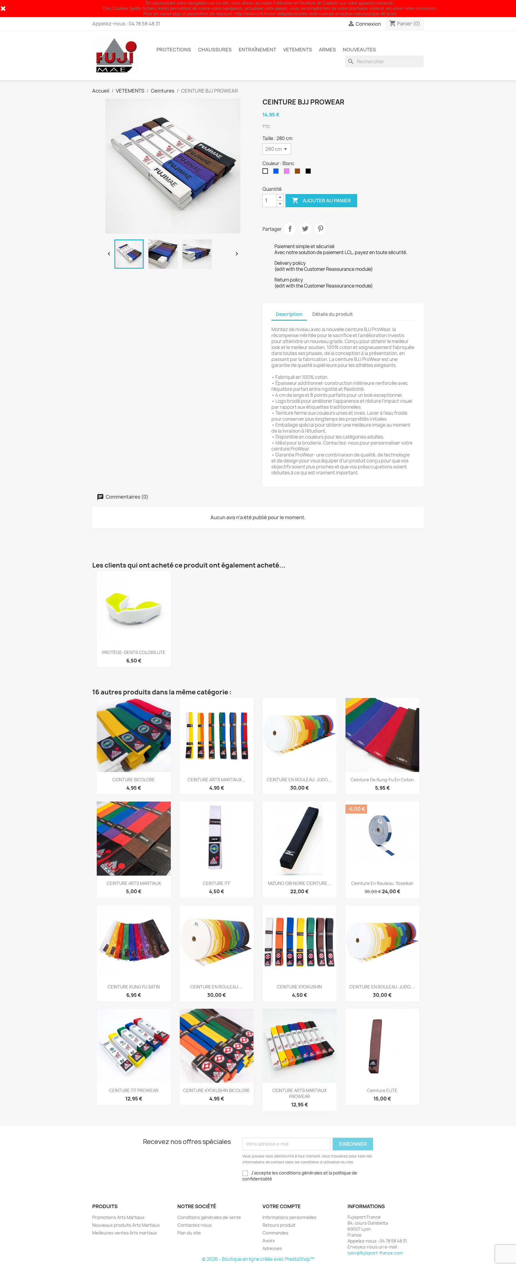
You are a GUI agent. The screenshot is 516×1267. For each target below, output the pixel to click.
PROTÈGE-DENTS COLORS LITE (133, 652)
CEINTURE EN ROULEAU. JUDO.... (299, 779)
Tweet (305, 229)
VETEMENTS (297, 49)
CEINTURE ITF (216, 883)
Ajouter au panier (321, 200)
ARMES (327, 49)
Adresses (272, 1248)
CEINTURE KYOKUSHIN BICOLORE (216, 1090)
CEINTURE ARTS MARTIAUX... (216, 779)
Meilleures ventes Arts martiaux (124, 1233)
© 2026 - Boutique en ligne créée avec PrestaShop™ (258, 1259)
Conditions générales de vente (209, 1217)
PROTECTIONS (173, 49)
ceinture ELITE (382, 1090)
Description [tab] (289, 314)
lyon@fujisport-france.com (375, 1253)
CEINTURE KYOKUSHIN (299, 987)
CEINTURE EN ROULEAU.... (216, 987)
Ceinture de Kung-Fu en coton (382, 779)
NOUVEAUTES (359, 49)
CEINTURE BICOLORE (133, 779)
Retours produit (278, 1225)
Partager (290, 229)
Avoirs (268, 1240)
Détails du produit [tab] (332, 314)
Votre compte (281, 1206)
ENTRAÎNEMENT (257, 49)
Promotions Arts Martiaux (118, 1217)
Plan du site (189, 1233)
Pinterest (320, 229)
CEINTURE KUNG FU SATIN (134, 987)
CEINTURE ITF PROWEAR (133, 1090)
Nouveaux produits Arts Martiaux (126, 1225)
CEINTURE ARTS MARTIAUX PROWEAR (299, 1093)
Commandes (275, 1233)
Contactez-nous (194, 1225)
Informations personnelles (289, 1217)
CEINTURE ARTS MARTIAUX (134, 883)
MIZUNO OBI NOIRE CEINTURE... (299, 883)
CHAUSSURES (215, 49)
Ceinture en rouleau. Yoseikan (382, 883)
